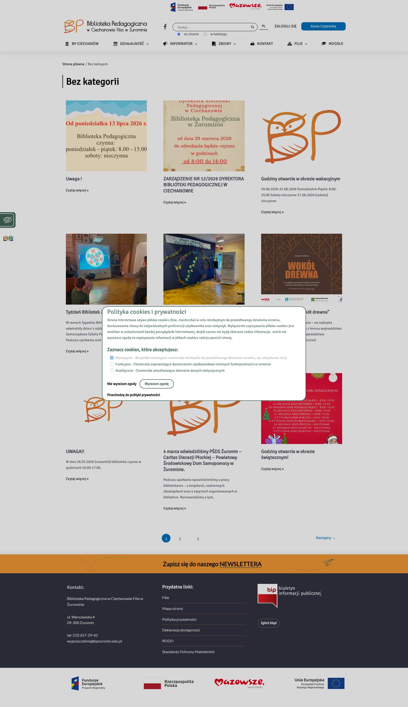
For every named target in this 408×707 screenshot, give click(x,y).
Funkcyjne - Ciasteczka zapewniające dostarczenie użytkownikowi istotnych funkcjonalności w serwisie (193, 364)
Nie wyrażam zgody (122, 384)
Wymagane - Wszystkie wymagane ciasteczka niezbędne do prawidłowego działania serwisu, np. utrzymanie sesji (201, 358)
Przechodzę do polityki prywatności (133, 395)
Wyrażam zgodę (157, 384)
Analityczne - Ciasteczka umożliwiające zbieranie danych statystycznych (170, 370)
